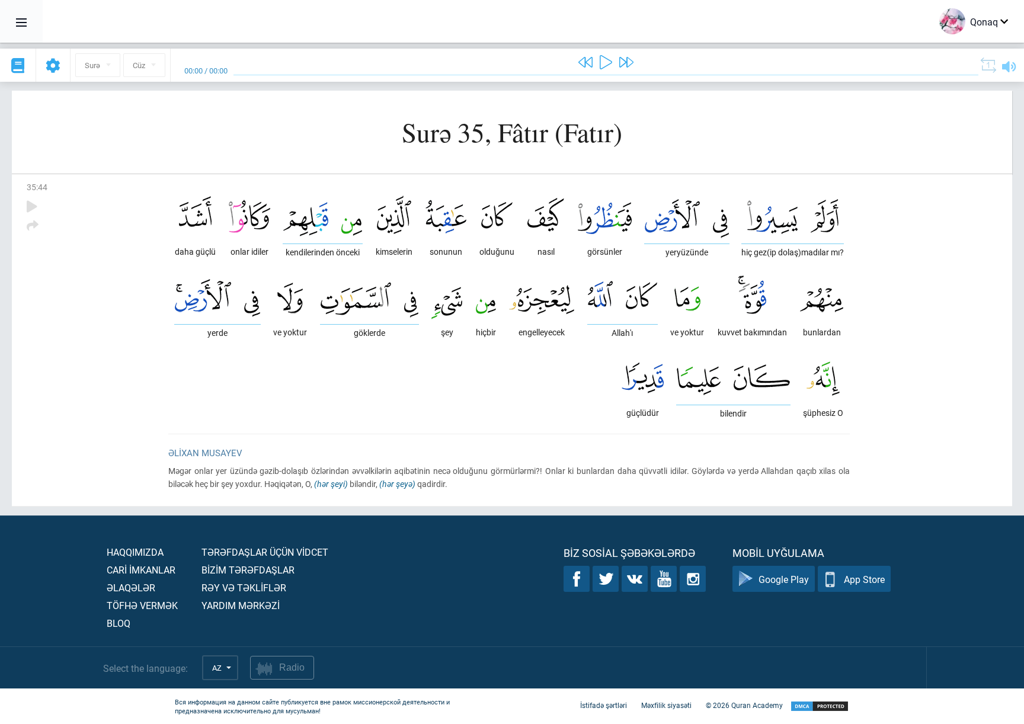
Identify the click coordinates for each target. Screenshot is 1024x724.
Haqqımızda (135, 552)
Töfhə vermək (142, 605)
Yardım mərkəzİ (240, 605)
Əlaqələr (131, 587)
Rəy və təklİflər (243, 587)
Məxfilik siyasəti (666, 705)
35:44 (37, 187)
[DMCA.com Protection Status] (819, 706)
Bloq (118, 623)
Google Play (784, 579)
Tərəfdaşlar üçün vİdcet (264, 552)
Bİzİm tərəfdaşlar (248, 569)
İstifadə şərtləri (603, 705)
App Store (864, 579)
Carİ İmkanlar (141, 569)
